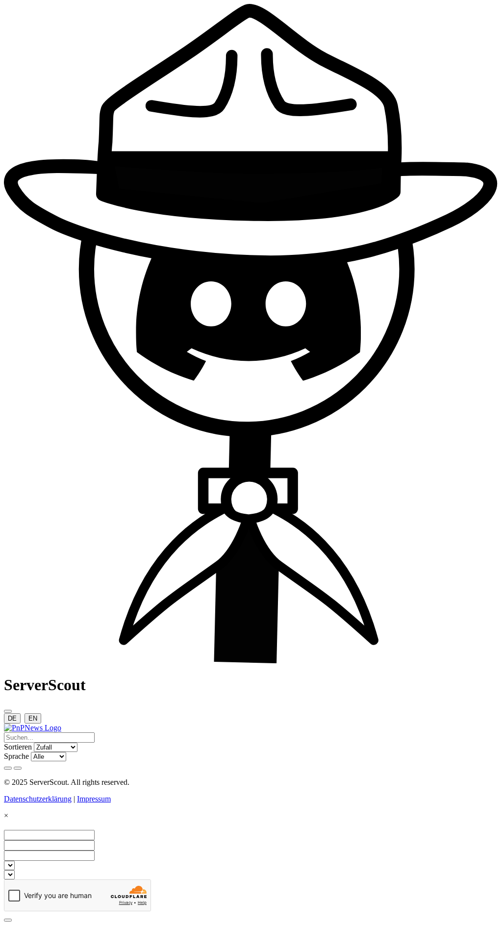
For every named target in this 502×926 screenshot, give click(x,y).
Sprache (16, 756)
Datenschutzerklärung (38, 799)
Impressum (94, 799)
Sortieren (18, 747)
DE (12, 718)
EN (32, 718)
